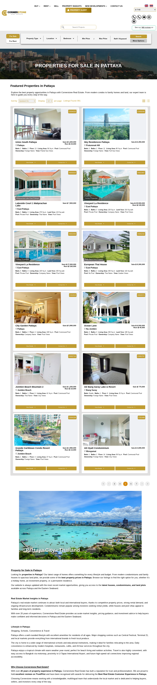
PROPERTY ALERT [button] (78, 10)
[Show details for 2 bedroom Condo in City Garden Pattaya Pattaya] (37, 307)
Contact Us (61, 162)
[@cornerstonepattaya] (149, 17)
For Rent (13, 41)
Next (142, 484)
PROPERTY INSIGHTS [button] (72, 6)
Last (147, 484)
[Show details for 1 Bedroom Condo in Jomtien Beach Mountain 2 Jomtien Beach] (37, 369)
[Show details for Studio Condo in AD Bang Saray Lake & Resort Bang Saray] (106, 369)
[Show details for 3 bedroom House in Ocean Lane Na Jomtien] (106, 307)
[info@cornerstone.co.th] (144, 17)
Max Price (103, 39)
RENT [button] (46, 6)
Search (138, 36)
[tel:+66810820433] (139, 17)
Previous (109, 484)
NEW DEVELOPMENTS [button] (95, 6)
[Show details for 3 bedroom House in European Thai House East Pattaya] (106, 246)
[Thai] (151, 6)
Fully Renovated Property (94, 259)
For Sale (13, 36)
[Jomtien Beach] (52, 44)
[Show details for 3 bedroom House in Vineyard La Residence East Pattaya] (106, 185)
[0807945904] (134, 21)
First (103, 484)
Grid (143, 101)
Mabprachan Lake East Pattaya (27, 198)
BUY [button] (36, 6)
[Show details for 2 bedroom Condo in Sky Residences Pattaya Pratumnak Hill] (106, 124)
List (148, 101)
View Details (29, 162)
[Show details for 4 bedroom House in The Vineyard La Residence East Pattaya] (37, 246)
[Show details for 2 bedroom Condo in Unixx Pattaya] (37, 124)
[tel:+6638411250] (134, 17)
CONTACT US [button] (117, 6)
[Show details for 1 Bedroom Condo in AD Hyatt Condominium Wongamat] (106, 430)
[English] (146, 6)
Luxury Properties (91, 198)
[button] (34, 38)
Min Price (86, 39)
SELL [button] (56, 6)
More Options (138, 41)
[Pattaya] (52, 42)
